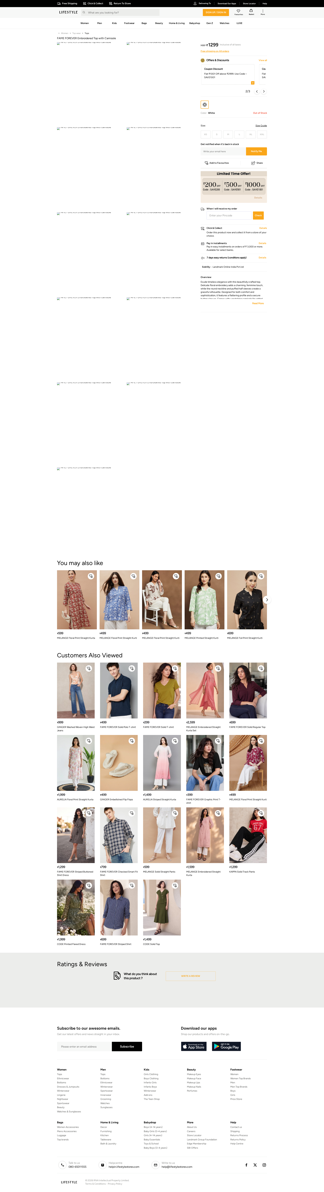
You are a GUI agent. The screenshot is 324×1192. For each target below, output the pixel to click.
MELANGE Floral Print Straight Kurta (76, 638)
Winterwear (63, 1090)
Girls (232, 1095)
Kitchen (104, 1135)
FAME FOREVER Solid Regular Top (247, 727)
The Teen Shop (152, 1099)
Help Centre (236, 1143)
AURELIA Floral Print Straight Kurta (75, 799)
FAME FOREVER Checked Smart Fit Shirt (119, 873)
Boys (233, 1090)
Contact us (236, 1127)
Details (258, 197)
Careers (191, 1131)
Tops (87, 33)
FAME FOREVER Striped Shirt (115, 944)
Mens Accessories (67, 1131)
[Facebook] (246, 1165)
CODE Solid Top (151, 944)
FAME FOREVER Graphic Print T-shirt (203, 801)
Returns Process (239, 1135)
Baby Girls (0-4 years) (155, 1131)
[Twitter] (255, 1165)
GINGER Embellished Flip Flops (116, 799)
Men (232, 1082)
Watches (105, 1103)
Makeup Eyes (194, 1074)
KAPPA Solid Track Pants (242, 871)
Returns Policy (238, 1139)
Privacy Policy (115, 1183)
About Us (192, 1127)
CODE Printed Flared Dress (71, 944)
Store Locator (194, 1135)
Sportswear (63, 1103)
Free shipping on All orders (215, 51)
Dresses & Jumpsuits (68, 1086)
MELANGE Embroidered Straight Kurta (203, 873)
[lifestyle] (68, 12)
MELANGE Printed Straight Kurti (201, 638)
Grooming (105, 1099)
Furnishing (106, 1131)
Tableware (105, 1139)
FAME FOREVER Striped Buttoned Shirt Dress (75, 873)
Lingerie (61, 1095)
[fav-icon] (239, 11)
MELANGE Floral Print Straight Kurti (118, 638)
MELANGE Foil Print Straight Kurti (244, 638)
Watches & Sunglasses (69, 1111)
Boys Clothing (151, 1078)
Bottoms (61, 1082)
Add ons (148, 1095)
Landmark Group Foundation (202, 1139)
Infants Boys (150, 1086)
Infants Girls (150, 1082)
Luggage (61, 1135)
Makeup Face (194, 1078)
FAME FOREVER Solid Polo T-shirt (118, 727)
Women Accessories (68, 1127)
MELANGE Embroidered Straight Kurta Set (203, 729)
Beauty (60, 1107)
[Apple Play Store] (194, 1046)
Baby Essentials (152, 1139)
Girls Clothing (151, 1074)
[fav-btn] (91, 576)
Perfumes (192, 1090)
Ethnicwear (63, 1078)
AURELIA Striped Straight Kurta (159, 799)
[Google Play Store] (226, 1046)
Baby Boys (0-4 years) (155, 1147)
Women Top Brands (240, 1078)
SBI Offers (192, 1147)
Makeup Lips (193, 1082)
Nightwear (62, 1099)
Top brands (63, 1139)
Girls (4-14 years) (153, 1135)
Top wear (76, 33)
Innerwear (105, 1095)
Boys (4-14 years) (153, 1127)
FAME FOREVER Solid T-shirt (158, 727)
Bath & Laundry (108, 1143)
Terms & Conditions (95, 1183)
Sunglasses (106, 1107)
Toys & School (151, 1143)
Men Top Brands (238, 1086)
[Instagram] (264, 1165)
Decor (103, 1127)
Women (64, 33)
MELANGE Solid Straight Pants (159, 871)
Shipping (235, 1131)
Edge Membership (196, 1143)
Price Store (236, 1099)
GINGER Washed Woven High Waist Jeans (76, 729)
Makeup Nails (194, 1086)
